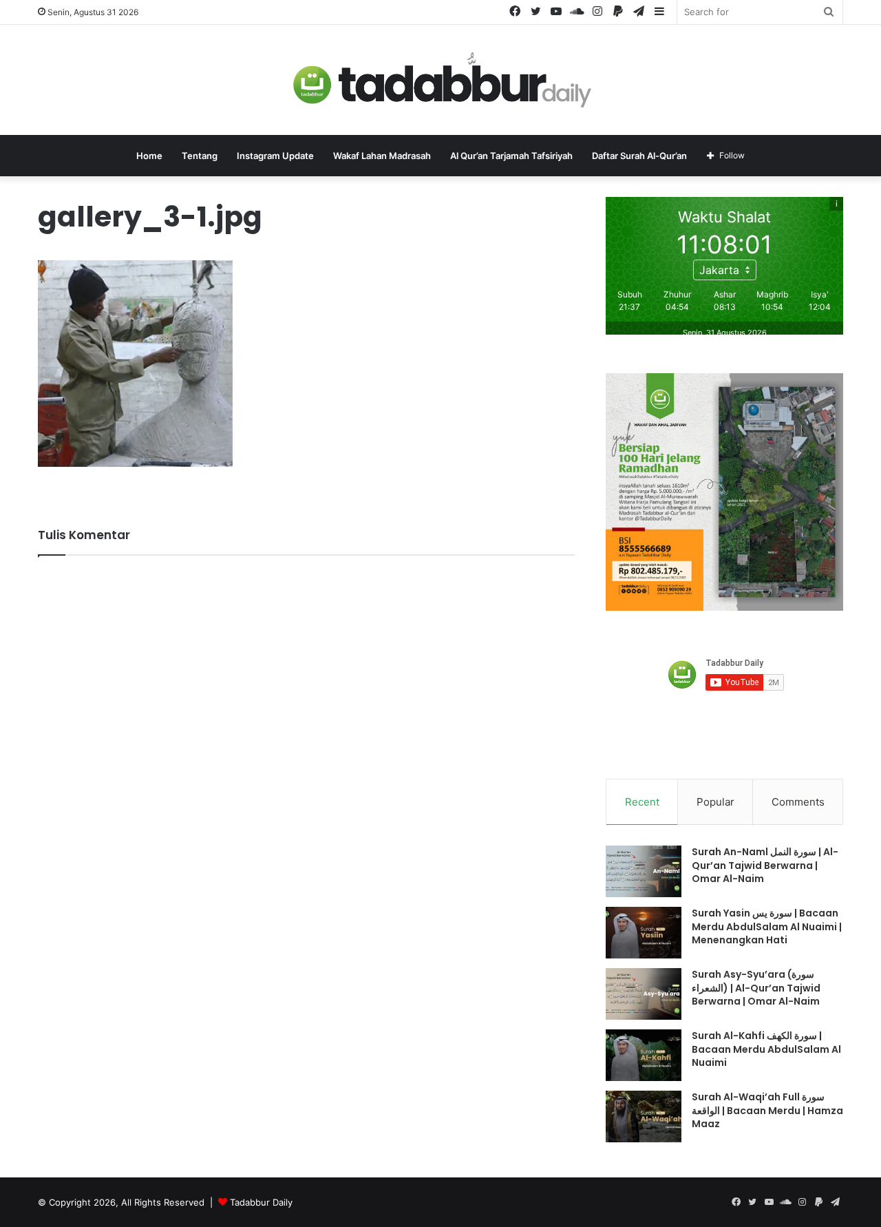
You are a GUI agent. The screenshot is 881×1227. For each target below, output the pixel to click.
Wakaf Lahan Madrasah (382, 155)
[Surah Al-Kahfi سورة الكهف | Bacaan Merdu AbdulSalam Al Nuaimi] (643, 1055)
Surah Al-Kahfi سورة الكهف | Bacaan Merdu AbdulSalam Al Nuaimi (766, 1049)
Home (149, 155)
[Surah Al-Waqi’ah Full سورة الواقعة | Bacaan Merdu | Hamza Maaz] (643, 1116)
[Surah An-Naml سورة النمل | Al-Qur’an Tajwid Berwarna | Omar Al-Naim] (643, 871)
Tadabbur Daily (261, 1202)
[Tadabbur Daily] (440, 79)
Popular (715, 801)
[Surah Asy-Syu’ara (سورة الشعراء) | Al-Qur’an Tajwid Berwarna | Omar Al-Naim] (643, 994)
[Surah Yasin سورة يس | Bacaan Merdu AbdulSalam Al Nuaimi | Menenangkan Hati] (643, 932)
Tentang (199, 155)
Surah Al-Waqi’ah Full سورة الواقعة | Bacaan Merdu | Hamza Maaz (767, 1110)
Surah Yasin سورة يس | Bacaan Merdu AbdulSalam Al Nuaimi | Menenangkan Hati (767, 926)
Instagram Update (275, 155)
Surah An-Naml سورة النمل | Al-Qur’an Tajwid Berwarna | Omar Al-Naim (765, 865)
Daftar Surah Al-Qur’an (639, 155)
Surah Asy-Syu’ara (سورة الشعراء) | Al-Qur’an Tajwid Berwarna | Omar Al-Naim (756, 987)
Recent (642, 801)
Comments (798, 801)
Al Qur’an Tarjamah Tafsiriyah (511, 155)
